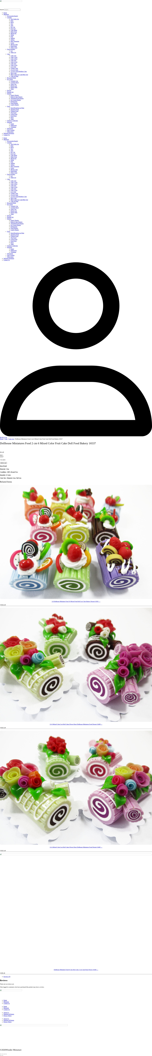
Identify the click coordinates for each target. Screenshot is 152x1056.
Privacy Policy (8, 1016)
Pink (12, 36)
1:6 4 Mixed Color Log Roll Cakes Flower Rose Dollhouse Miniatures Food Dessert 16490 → (76, 724)
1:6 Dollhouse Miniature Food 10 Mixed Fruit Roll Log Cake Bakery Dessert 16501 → (76, 601)
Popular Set (10, 92)
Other (12, 89)
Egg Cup (13, 28)
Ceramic (9, 17)
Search (2, 9)
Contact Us (7, 135)
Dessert (9, 90)
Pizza (12, 117)
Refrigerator (14, 101)
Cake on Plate (14, 76)
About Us (6, 1012)
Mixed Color (14, 44)
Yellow (13, 40)
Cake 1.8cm (14, 59)
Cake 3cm (13, 63)
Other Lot (13, 52)
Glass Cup (13, 84)
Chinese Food (14, 111)
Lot (11, 51)
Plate (12, 20)
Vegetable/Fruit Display (17, 98)
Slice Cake (14, 73)
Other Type (14, 32)
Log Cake (13, 66)
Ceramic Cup (14, 81)
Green (12, 43)
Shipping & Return (9, 133)
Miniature (6, 14)
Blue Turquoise (15, 41)
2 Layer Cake (14, 70)
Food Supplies (11, 49)
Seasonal (9, 122)
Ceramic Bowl (15, 82)
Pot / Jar (13, 27)
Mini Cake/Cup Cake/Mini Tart (19, 74)
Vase (12, 25)
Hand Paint (14, 46)
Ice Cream (10, 79)
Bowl (12, 22)
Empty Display (15, 95)
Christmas (13, 127)
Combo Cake (14, 68)
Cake (8, 54)
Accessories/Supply (12, 16)
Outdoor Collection (12, 120)
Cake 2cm (13, 60)
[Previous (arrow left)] (0, 1055)
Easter (12, 124)
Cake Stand (14, 30)
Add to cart (3, 463)
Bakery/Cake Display (17, 97)
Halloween (14, 125)
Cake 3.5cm (14, 65)
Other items (10, 132)
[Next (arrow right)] (2, 1055)
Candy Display (15, 105)
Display (9, 93)
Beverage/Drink (11, 78)
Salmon (13, 38)
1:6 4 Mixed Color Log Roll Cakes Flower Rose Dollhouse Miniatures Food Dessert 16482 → (76, 847)
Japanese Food (15, 109)
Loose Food (14, 114)
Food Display (14, 103)
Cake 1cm (13, 55)
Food (8, 106)
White (12, 35)
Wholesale (10, 128)
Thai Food (13, 112)
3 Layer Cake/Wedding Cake (19, 71)
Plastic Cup (14, 86)
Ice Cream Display (16, 100)
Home (5, 13)
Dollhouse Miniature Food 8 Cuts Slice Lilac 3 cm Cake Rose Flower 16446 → (76, 969)
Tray (12, 24)
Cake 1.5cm (14, 57)
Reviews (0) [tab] (7, 976)
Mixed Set (13, 33)
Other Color (14, 47)
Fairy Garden (10, 130)
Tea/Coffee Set (15, 19)
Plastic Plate (14, 87)
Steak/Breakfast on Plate (17, 108)
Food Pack (14, 116)
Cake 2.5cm (14, 62)
